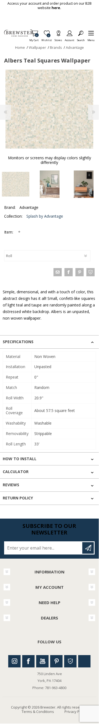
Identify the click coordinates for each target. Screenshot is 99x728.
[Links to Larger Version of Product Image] (49, 109)
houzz (90, 272)
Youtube (42, 661)
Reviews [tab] (11, 484)
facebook (68, 272)
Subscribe (88, 548)
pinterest (79, 272)
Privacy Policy (75, 711)
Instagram (14, 661)
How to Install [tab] (19, 458)
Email (57, 272)
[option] (50, 184)
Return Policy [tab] (18, 498)
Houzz (70, 661)
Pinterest (56, 661)
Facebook (28, 661)
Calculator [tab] (16, 471)
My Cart (34, 38)
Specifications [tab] (18, 341)
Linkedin (84, 661)
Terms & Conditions (38, 711)
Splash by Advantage (44, 216)
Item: (9, 232)
